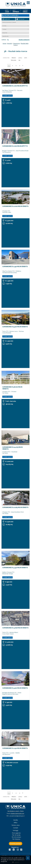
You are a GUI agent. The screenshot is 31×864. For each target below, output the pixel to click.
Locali (20, 57)
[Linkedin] (13, 849)
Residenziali (7, 19)
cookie (4, 859)
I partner (25, 10)
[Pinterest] (21, 849)
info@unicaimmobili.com (17, 813)
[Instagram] (17, 849)
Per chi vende (16, 835)
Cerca (4, 39)
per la (7, 10)
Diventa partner (15, 843)
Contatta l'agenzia (7, 95)
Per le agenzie (16, 833)
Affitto (15, 822)
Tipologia (13, 60)
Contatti (15, 828)
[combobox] (15, 26)
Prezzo (14, 57)
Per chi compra (16, 837)
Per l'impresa (16, 839)
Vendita (15, 820)
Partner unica (15, 825)
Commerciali (21, 19)
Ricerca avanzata (24, 39)
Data (25, 57)
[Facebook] (10, 849)
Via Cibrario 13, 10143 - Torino (15, 811)
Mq (19, 60)
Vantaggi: (15, 830)
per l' (16, 10)
